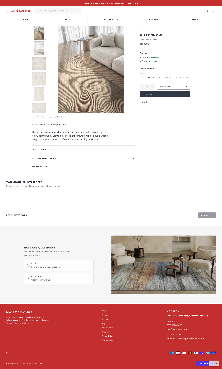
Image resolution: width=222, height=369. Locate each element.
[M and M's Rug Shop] (21, 11)
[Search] (37, 10)
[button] (213, 11)
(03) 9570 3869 (174, 325)
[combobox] (60, 10)
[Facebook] (148, 108)
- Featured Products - (46, 117)
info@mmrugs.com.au (177, 329)
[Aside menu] (8, 10)
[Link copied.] (158, 108)
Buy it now (148, 94)
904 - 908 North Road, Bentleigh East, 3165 (187, 315)
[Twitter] (144, 108)
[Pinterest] (153, 108)
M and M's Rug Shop (19, 363)
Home (34, 117)
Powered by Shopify (34, 363)
